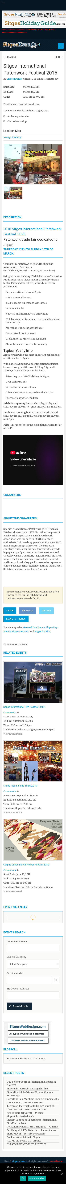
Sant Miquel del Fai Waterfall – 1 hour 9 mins (31, 1130)
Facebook (27, 610)
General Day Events (34, 627)
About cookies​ (36, 1178)
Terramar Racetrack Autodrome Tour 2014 (30, 1106)
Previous (11, 57)
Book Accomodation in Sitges (23, 1137)
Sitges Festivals (20, 631)
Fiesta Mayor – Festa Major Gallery (26, 1133)
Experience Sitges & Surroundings (26, 1058)
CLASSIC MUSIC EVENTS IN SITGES (26, 1144)
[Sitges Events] (21, 48)
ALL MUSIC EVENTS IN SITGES (24, 1140)
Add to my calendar (18, 116)
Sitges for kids (42, 631)
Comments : (10, 712)
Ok (23, 1178)
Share (9, 610)
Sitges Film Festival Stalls (20, 1116)
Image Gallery (12, 137)
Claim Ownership (17, 121)
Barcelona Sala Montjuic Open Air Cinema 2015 (33, 1099)
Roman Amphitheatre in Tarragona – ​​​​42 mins (32, 1126)
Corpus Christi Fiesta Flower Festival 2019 (26, 864)
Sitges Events (14, 78)
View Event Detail (12, 733)
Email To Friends (16, 618)
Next (57, 57)
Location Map (12, 130)
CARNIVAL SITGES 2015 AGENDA (25, 1102)
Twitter (46, 610)
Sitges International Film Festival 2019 (24, 706)
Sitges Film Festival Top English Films (27, 1088)
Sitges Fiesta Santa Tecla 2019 (20, 785)
